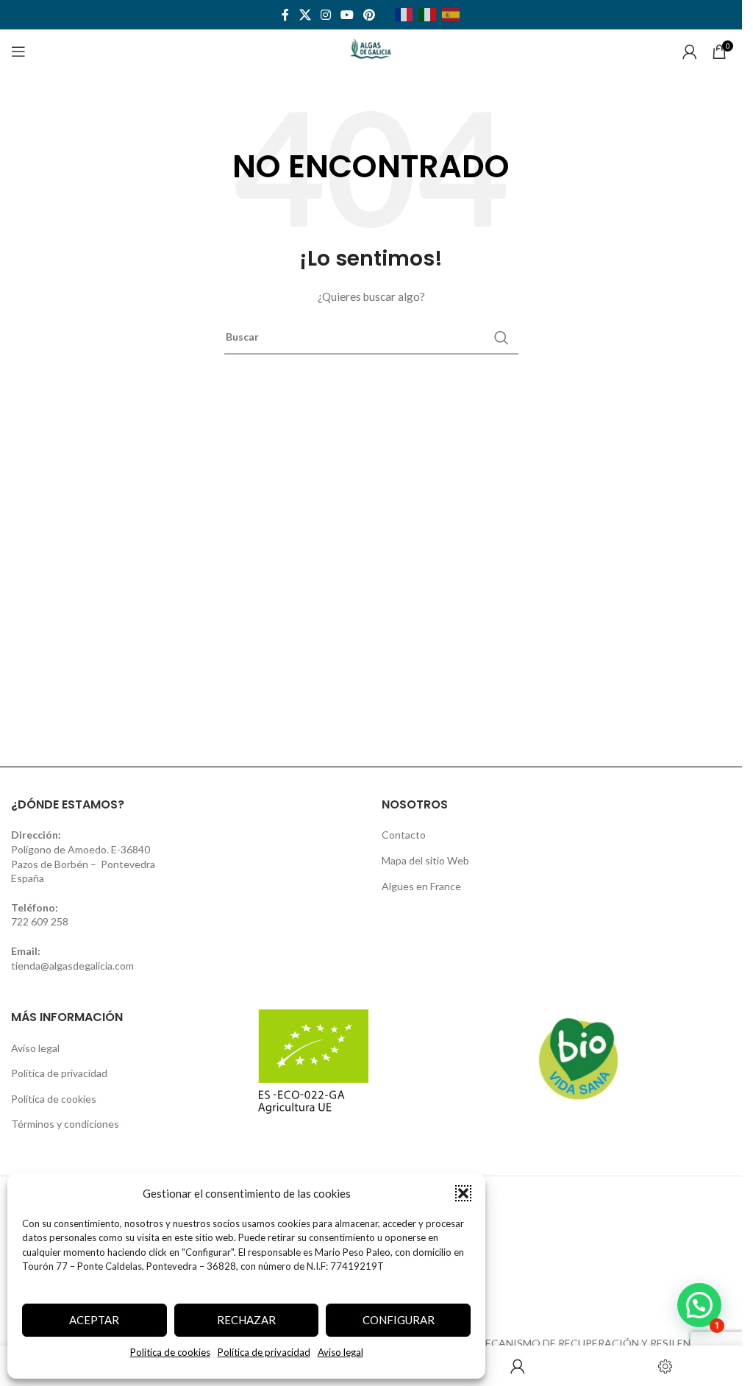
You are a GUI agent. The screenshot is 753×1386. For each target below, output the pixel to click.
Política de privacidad (264, 1352)
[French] (406, 13)
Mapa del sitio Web (425, 860)
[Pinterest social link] (369, 15)
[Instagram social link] (325, 15)
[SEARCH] (501, 338)
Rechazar (246, 1319)
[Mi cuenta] (689, 51)
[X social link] (304, 15)
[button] (463, 1193)
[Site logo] (371, 50)
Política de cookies (170, 1352)
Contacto (404, 834)
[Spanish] (453, 13)
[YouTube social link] (347, 15)
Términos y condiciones (65, 1123)
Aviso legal (340, 1352)
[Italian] (430, 13)
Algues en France (421, 886)
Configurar (399, 1319)
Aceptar (94, 1319)
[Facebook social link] (285, 15)
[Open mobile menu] (18, 51)
